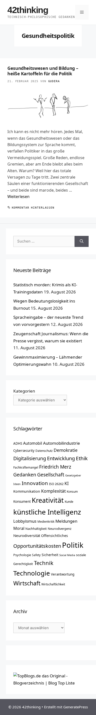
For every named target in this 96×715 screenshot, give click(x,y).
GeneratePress (75, 706)
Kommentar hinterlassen (33, 207)
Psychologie (22, 555)
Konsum (72, 491)
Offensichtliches (54, 535)
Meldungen (66, 521)
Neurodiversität (26, 535)
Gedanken (24, 474)
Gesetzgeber (73, 475)
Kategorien (24, 391)
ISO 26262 (56, 484)
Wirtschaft (26, 583)
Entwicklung (61, 458)
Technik (43, 562)
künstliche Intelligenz (47, 512)
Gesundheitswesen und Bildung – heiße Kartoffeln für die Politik (42, 70)
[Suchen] (82, 241)
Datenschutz (44, 451)
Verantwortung (62, 574)
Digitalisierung (29, 458)
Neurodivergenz (59, 528)
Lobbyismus (24, 521)
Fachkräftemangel (25, 467)
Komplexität (53, 491)
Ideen (17, 484)
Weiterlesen (18, 196)
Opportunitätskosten (37, 545)
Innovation (35, 483)
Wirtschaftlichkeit (53, 584)
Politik (72, 545)
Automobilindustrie (61, 443)
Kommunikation (26, 491)
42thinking (27, 10)
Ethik (82, 458)
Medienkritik (45, 521)
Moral (18, 528)
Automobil (32, 443)
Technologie (31, 573)
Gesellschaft (50, 474)
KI (66, 483)
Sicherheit (50, 554)
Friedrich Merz (55, 466)
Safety (36, 555)
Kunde (69, 501)
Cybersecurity (23, 450)
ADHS (17, 443)
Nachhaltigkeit (36, 528)
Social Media (67, 555)
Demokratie (66, 450)
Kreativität (48, 500)
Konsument (22, 501)
